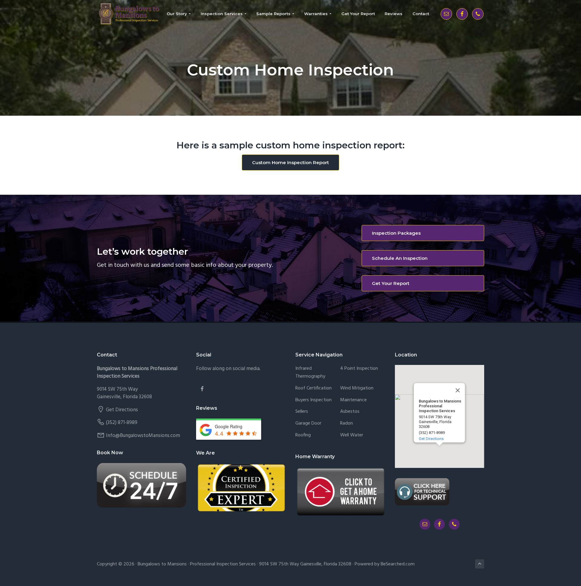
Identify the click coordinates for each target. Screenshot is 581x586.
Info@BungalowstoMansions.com (143, 436)
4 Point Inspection (359, 368)
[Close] (458, 390)
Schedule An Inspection (400, 258)
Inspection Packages (396, 233)
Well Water (351, 435)
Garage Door (308, 423)
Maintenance (353, 400)
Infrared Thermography (310, 372)
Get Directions (122, 410)
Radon (346, 423)
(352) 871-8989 (121, 423)
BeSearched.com (398, 564)
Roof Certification (313, 388)
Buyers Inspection (313, 400)
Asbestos (349, 411)
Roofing (303, 435)
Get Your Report (390, 283)
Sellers (301, 411)
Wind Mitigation (356, 388)
